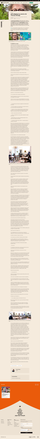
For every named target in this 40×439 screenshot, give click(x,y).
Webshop (33, 0)
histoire (20, 410)
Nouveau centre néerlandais (15, 20)
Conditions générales (16, 424)
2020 (13, 22)
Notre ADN (9, 421)
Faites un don (36, 2)
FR (26, 0)
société (20, 414)
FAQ (28, 0)
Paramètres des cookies (16, 426)
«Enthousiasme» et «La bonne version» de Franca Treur (5, 395)
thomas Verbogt (19, 365)
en (12, 22)
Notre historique (9, 422)
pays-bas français (20, 415)
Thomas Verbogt (18, 369)
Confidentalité (15, 425)
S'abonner (31, 2)
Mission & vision (9, 423)
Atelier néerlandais (22, 22)
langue (20, 411)
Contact (30, 0)
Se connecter (35, 0)
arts (20, 409)
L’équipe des (10, 424)
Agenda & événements (16, 423)
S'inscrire (26, 432)
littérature (20, 413)
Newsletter (2, 0)
